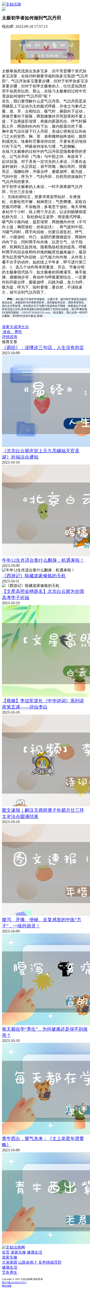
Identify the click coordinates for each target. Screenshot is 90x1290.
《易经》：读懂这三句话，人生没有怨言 (43, 347)
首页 (6, 1252)
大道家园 (9, 1262)
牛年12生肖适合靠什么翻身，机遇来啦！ (43, 560)
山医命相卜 (27, 1262)
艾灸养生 (9, 1272)
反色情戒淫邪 (49, 1262)
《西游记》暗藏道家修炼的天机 (34, 575)
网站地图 (7, 1285)
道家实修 (18, 1252)
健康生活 (34, 1252)
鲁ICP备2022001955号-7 (14, 1282)
